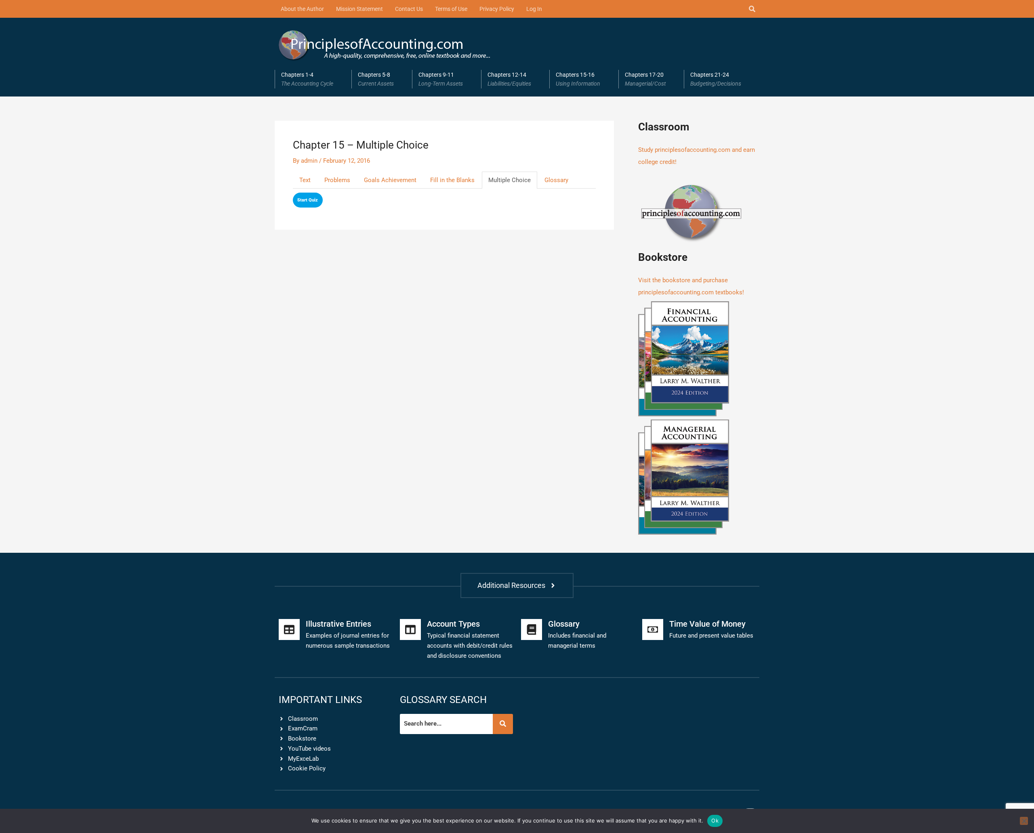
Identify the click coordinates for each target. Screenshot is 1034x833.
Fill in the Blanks (452, 180)
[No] (1024, 821)
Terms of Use (451, 9)
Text (305, 180)
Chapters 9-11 (440, 79)
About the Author (302, 9)
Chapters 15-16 (578, 79)
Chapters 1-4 (307, 79)
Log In (534, 9)
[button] (313, 79)
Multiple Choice (509, 180)
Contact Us (409, 9)
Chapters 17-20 (645, 79)
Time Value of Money (707, 624)
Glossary (556, 180)
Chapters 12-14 (509, 79)
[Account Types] (410, 629)
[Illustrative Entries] (289, 629)
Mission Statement (359, 9)
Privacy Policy (496, 9)
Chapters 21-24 (715, 79)
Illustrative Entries (338, 624)
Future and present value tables (711, 635)
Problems (337, 180)
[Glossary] (531, 629)
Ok (715, 820)
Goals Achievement (390, 180)
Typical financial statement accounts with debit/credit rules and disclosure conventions (470, 645)
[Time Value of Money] (652, 629)
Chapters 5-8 (376, 79)
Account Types (453, 624)
